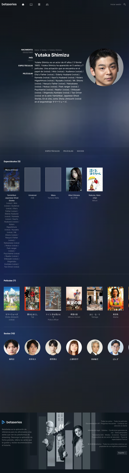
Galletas (104, 430)
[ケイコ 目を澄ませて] (53, 298)
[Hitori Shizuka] (74, 179)
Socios (80, 151)
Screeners (115, 435)
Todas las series (106, 421)
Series (44, 50)
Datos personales (121, 432)
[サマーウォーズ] (12, 298)
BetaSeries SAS (98, 435)
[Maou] (53, 179)
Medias (107, 435)
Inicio (37, 50)
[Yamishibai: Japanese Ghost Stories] (12, 179)
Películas (68, 151)
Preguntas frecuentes (108, 423)
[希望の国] (74, 298)
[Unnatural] (32, 179)
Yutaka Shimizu (55, 50)
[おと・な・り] (95, 298)
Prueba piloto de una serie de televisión (105, 437)
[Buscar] (124, 4)
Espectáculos (52, 151)
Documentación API (93, 423)
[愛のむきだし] (32, 298)
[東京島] (115, 298)
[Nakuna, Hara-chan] (95, 179)
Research (123, 435)
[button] (12, 349)
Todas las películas (120, 421)
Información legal (94, 430)
